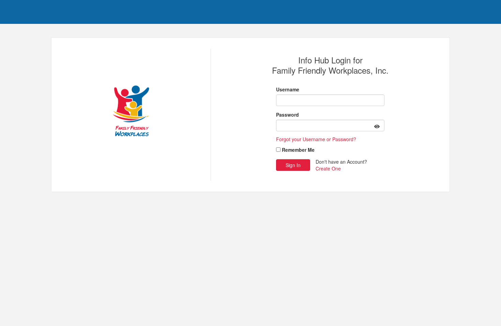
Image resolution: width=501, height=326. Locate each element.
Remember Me (298, 149)
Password (287, 114)
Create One (328, 168)
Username (287, 89)
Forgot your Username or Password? (316, 139)
